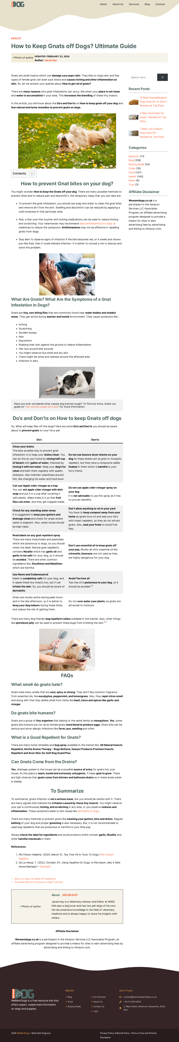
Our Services (99, 997)
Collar (132, 168)
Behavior (134, 156)
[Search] (162, 77)
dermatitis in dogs (88, 811)
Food (132, 172)
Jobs (95, 1011)
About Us (117, 4)
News (132, 180)
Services (134, 4)
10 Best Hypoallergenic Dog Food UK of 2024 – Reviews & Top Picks (154, 101)
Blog (147, 4)
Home (103, 4)
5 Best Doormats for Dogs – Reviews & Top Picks (153, 117)
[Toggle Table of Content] (31, 173)
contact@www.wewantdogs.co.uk (140, 997)
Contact (160, 4)
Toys (131, 184)
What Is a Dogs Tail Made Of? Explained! (35, 878)
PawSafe (45, 866)
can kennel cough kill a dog (42, 406)
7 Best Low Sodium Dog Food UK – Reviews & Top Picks (152, 132)
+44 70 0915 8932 (132, 1001)
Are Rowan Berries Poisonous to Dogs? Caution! (39, 882)
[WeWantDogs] (18, 4)
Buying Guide (136, 164)
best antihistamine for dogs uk (98, 223)
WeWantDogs (23, 1033)
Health (16, 38)
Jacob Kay (50, 60)
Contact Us (98, 1006)
